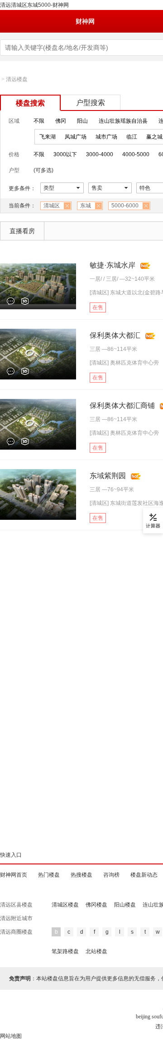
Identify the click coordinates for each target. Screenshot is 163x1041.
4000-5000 (135, 154)
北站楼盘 (96, 951)
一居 (95, 279)
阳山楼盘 (125, 905)
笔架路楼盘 (65, 951)
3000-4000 (99, 154)
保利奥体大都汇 (115, 335)
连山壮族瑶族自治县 (123, 121)
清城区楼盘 (65, 905)
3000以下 (65, 154)
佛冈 (60, 121)
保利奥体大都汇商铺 (122, 405)
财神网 (85, 21)
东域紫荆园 (108, 476)
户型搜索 (90, 102)
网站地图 (11, 1036)
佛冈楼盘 (96, 905)
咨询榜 (111, 875)
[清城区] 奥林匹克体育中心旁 (124, 363)
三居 (111, 279)
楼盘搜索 (30, 103)
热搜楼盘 (81, 875)
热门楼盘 (49, 875)
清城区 (51, 205)
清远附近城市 (16, 918)
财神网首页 (13, 875)
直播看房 (22, 231)
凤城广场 (75, 137)
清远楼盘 (17, 79)
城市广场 (106, 137)
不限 (39, 121)
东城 (85, 205)
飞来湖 (47, 137)
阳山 (82, 121)
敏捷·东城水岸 (112, 265)
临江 (131, 137)
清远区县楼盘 (16, 905)
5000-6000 (125, 205)
